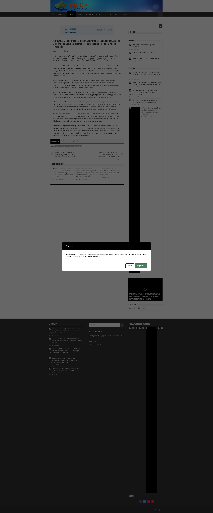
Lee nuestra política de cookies (92, 256)
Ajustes (129, 266)
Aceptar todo (141, 266)
